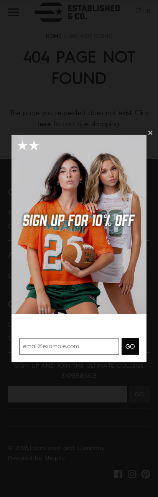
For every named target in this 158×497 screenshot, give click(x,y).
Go (130, 346)
